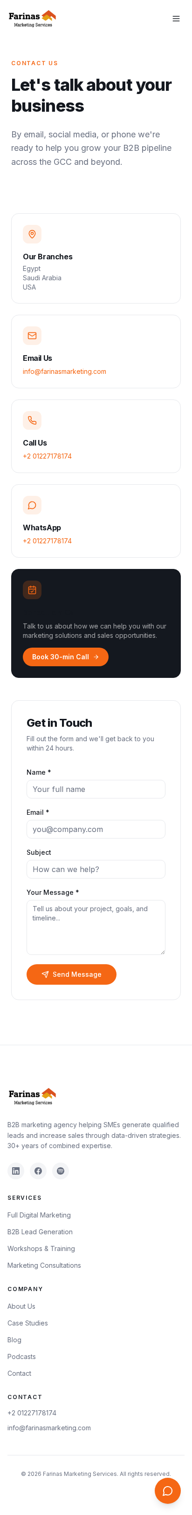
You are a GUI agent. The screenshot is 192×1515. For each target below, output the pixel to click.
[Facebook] (38, 1171)
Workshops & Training (41, 1248)
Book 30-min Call (60, 657)
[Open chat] (168, 1491)
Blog (14, 1340)
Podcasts (21, 1356)
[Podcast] (60, 1171)
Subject (39, 852)
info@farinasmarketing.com (64, 371)
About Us (21, 1306)
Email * (38, 812)
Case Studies (27, 1323)
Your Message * (53, 892)
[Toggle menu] (176, 18)
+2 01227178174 (47, 456)
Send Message (77, 974)
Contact (19, 1373)
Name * (39, 772)
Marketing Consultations (44, 1265)
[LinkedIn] (15, 1171)
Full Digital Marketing (39, 1215)
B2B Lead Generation (40, 1232)
